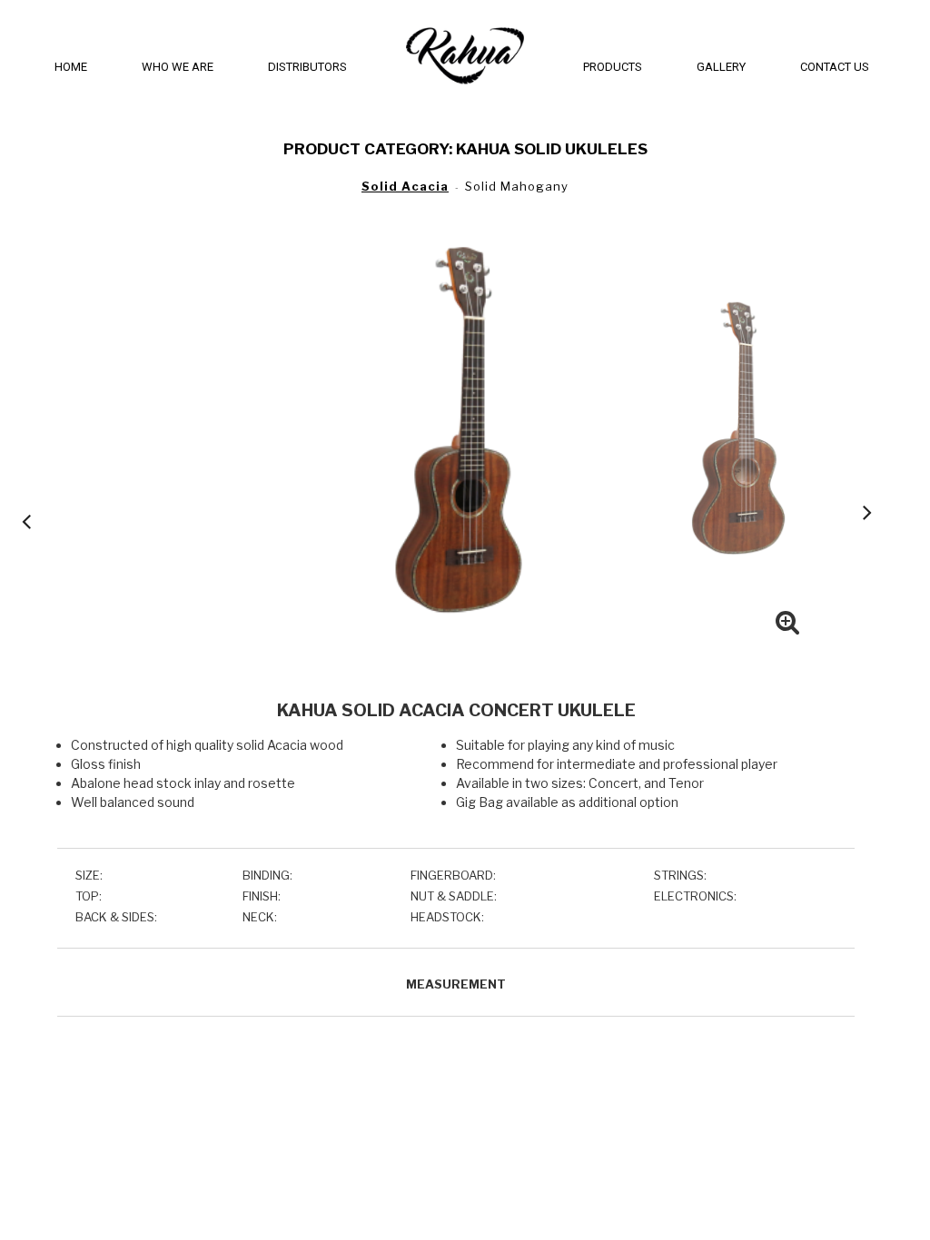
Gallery (721, 67)
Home (70, 67)
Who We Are (177, 67)
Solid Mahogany (517, 186)
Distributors (307, 67)
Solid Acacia (405, 186)
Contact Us (834, 67)
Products (612, 67)
